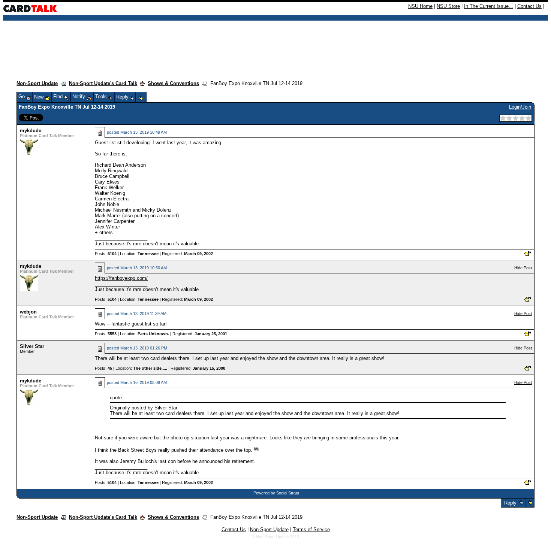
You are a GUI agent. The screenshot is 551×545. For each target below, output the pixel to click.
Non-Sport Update (37, 83)
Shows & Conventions (173, 83)
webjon (28, 312)
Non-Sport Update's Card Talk (103, 83)
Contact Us (529, 6)
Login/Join (520, 107)
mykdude (30, 130)
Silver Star (32, 346)
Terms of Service (311, 529)
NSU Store (448, 6)
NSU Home (420, 6)
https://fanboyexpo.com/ (121, 278)
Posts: (106, 253)
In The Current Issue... (488, 6)
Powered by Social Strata (276, 493)
